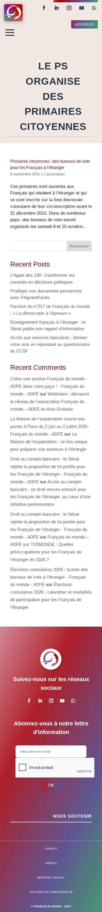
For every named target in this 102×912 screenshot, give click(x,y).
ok (51, 785)
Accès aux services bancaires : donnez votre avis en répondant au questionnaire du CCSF (50, 344)
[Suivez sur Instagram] (69, 8)
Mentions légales (51, 877)
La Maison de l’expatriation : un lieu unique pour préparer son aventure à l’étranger (48, 442)
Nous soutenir (72, 816)
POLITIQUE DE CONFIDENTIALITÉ (51, 892)
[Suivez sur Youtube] (81, 8)
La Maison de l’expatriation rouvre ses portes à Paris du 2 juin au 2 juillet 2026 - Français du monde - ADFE (50, 426)
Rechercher (79, 246)
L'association (54, 174)
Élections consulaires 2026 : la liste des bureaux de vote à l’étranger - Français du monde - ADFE (49, 577)
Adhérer (84, 24)
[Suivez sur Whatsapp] (94, 8)
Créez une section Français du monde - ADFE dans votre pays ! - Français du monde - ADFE (48, 386)
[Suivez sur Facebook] (44, 8)
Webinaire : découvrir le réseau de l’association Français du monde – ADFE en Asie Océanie (49, 402)
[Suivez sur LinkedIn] (56, 8)
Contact (51, 848)
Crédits (51, 863)
